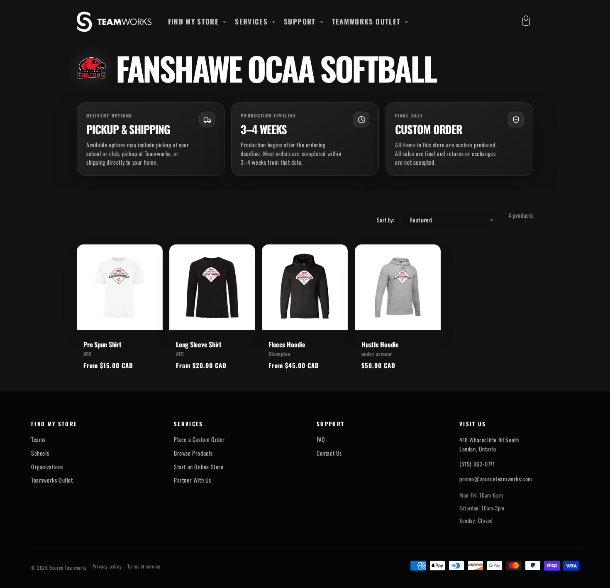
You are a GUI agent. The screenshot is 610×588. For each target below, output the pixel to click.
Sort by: (385, 219)
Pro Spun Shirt (102, 344)
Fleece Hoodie (286, 344)
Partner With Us (192, 480)
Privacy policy (107, 566)
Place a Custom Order (199, 439)
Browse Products (193, 453)
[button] (196, 21)
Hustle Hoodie (380, 344)
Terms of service (144, 566)
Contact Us (329, 453)
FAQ (321, 439)
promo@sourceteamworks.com (495, 478)
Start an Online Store (199, 467)
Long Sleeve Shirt (199, 344)
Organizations (47, 467)
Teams (38, 439)
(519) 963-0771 (477, 463)
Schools (40, 453)
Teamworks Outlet (52, 480)
